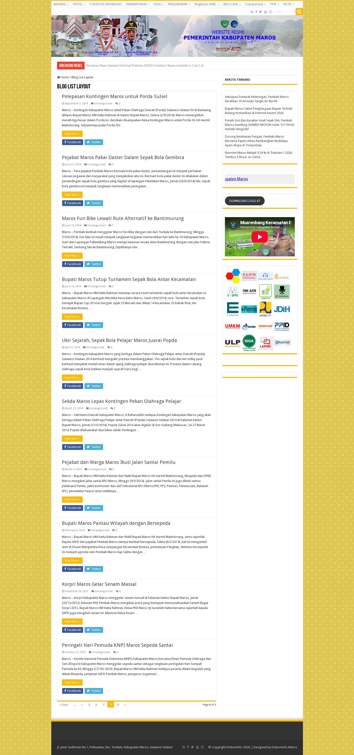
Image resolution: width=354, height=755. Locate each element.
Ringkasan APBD (205, 4)
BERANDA (60, 4)
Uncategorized (103, 103)
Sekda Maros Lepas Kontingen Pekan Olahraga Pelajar (121, 401)
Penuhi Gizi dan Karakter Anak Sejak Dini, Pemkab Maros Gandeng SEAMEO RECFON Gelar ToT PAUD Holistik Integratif (259, 125)
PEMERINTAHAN (136, 4)
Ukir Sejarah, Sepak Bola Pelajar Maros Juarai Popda (119, 340)
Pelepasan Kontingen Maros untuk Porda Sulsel (114, 96)
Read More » (72, 133)
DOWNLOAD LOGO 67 (244, 201)
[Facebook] (256, 12)
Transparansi (254, 4)
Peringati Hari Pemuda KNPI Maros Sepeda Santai (117, 645)
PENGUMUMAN (177, 4)
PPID (273, 4)
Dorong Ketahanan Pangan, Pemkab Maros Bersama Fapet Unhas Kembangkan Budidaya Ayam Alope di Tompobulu (256, 141)
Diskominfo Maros (284, 747)
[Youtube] (266, 12)
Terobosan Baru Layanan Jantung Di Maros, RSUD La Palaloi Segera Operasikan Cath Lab (145, 65)
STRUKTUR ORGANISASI (105, 4)
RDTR (287, 4)
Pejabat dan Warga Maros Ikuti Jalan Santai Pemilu (119, 462)
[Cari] (299, 11)
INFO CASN (230, 4)
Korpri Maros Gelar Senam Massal (99, 584)
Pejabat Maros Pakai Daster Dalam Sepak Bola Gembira (123, 157)
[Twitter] (261, 12)
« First (63, 705)
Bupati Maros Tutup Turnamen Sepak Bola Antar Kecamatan (129, 279)
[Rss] (252, 12)
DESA (157, 4)
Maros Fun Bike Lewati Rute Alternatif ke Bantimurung (123, 218)
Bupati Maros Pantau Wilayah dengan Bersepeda (116, 523)
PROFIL (77, 4)
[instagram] (270, 12)
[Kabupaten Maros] (177, 32)
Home (64, 77)
